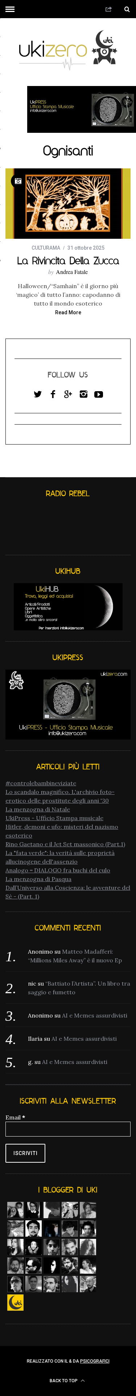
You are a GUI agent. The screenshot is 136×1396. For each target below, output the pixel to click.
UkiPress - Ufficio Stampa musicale (54, 818)
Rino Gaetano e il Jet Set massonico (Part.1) (65, 844)
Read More (68, 312)
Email (15, 1117)
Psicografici (95, 1361)
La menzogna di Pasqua (38, 879)
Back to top (64, 1380)
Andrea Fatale (72, 271)
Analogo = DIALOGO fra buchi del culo (57, 870)
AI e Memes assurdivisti (94, 1015)
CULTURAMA (46, 248)
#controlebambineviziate (40, 783)
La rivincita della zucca (68, 260)
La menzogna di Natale (37, 809)
